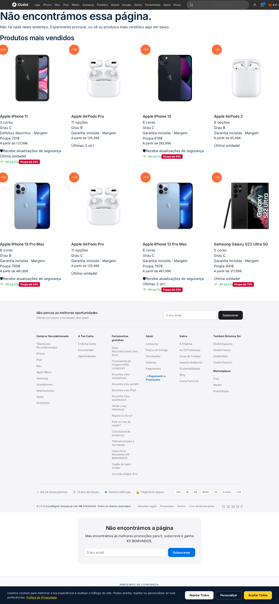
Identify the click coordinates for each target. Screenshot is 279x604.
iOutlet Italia (220, 356)
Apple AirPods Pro (87, 116)
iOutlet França (221, 350)
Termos (181, 506)
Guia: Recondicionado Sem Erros (125, 351)
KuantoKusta (221, 391)
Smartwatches (45, 390)
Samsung (88, 4)
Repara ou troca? (122, 415)
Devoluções (153, 356)
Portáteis (102, 4)
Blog (182, 374)
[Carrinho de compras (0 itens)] (262, 5)
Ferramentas (152, 4)
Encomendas (86, 350)
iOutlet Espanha (222, 343)
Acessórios (43, 402)
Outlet (40, 396)
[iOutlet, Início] (20, 4)
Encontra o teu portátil (125, 384)
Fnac (216, 378)
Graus (177, 4)
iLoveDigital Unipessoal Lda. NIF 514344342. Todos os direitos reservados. (88, 506)
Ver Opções (32, 169)
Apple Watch (44, 372)
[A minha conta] (255, 5)
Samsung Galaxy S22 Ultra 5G (241, 244)
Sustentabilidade (190, 368)
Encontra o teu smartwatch (120, 397)
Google (126, 4)
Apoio (166, 4)
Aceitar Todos (258, 595)
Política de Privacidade (41, 597)
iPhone (47, 4)
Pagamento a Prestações (156, 377)
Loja (37, 4)
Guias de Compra (190, 356)
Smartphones (44, 384)
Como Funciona (189, 381)
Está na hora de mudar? (121, 423)
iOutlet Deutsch (222, 362)
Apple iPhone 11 (14, 116)
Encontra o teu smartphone (120, 376)
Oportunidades (87, 356)
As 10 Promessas (190, 350)
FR (237, 506)
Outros (138, 4)
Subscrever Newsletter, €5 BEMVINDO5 (120, 454)
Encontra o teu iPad (123, 390)
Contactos (152, 343)
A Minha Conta (87, 343)
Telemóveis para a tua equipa (123, 443)
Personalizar (228, 595)
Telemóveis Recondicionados (47, 345)
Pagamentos (153, 368)
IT (242, 506)
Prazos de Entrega (157, 350)
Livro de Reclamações (201, 506)
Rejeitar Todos (199, 595)
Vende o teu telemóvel (119, 407)
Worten (217, 385)
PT (223, 506)
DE (228, 506)
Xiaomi (115, 4)
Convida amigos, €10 (124, 474)
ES (233, 506)
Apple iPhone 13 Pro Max (22, 244)
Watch (75, 4)
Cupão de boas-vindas (121, 465)
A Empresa (186, 343)
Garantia (151, 362)
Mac (57, 4)
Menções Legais (147, 506)
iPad (66, 4)
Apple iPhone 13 (157, 116)
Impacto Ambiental (191, 362)
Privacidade (167, 506)
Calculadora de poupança (121, 433)
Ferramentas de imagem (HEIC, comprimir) (121, 364)
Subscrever (181, 552)
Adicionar (103, 152)
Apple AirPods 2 (228, 116)
